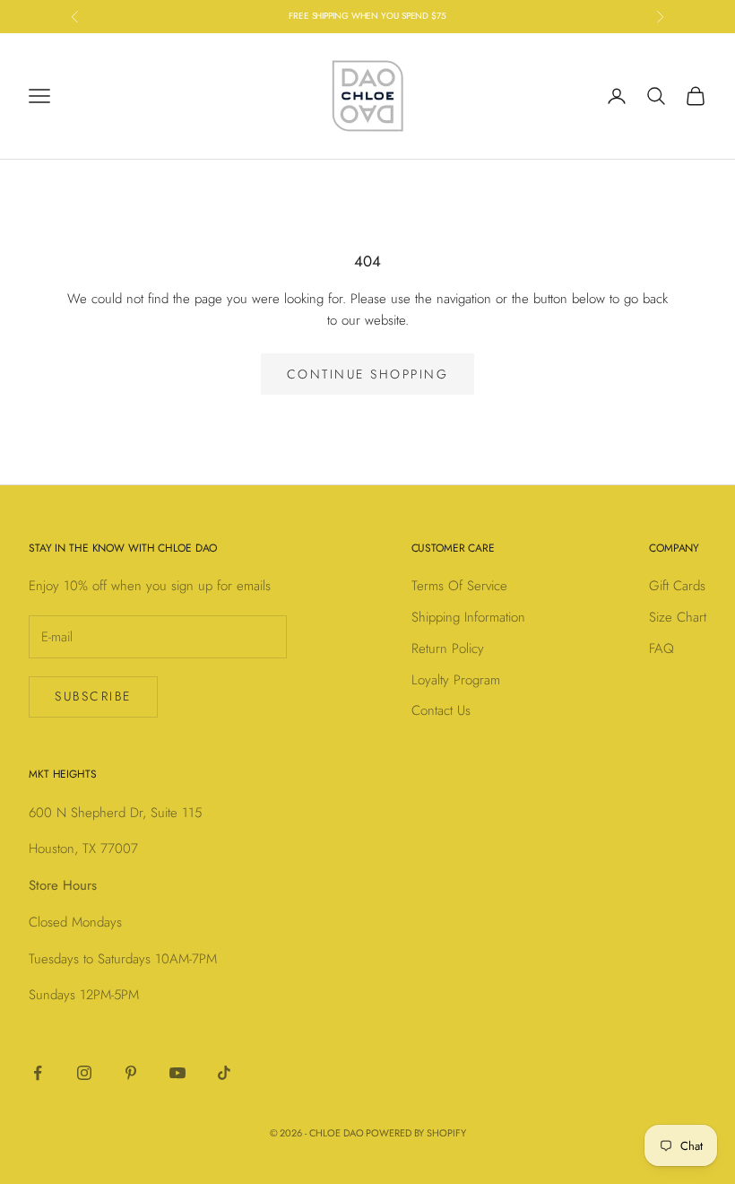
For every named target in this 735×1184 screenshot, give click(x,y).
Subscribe (93, 696)
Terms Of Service (459, 586)
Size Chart (677, 617)
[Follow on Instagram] (84, 1073)
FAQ (661, 648)
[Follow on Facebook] (38, 1073)
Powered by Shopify (415, 1133)
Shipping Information (468, 617)
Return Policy (447, 648)
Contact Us (441, 710)
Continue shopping (368, 374)
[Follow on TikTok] (224, 1073)
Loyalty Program (455, 680)
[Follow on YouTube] (177, 1073)
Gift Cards (677, 586)
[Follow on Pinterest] (131, 1073)
